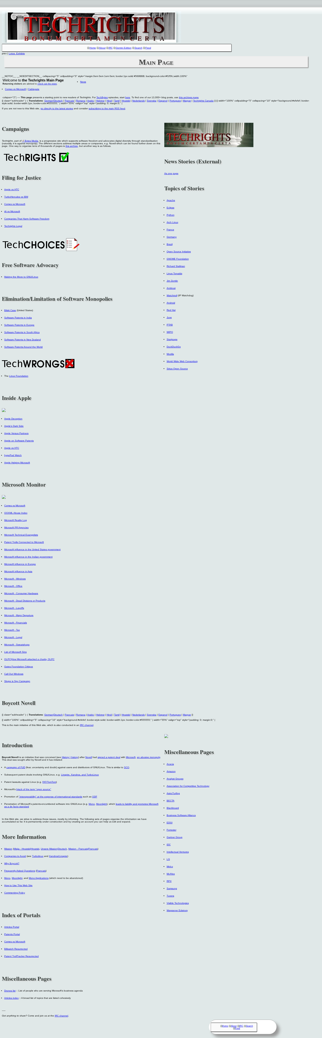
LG (168, 859)
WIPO (170, 332)
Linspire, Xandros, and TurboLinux (80, 774)
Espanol (162, 100)
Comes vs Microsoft (15, 89)
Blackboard (173, 808)
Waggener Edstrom (177, 910)
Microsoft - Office (13, 586)
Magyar (187, 100)
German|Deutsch (53, 100)
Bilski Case (10, 310)
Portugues (175, 100)
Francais (69, 100)
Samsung (172, 888)
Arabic (90, 100)
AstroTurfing (173, 793)
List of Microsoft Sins (15, 652)
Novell (88, 757)
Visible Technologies (178, 903)
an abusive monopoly (148, 757)
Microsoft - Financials (15, 622)
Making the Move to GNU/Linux (21, 276)
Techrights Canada (203, 100)
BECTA (170, 800)
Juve (169, 317)
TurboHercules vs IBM (16, 196)
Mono (92, 804)
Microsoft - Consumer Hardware (21, 593)
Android (171, 302)
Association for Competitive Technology (188, 786)
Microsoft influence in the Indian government (28, 556)
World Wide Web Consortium (182, 361)
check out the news (47, 84)
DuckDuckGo (174, 346)
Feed (148, 48)
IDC (169, 844)
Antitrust (171, 288)
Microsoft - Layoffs (14, 608)
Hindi (109, 100)
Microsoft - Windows (15, 578)
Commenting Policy (14, 892)
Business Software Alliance (181, 815)
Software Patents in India (18, 317)
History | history (70, 757)
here (127, 97)
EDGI (170, 822)
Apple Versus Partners (16, 433)
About (102, 48)
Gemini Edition (124, 48)
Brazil (170, 244)
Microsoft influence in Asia (18, 571)
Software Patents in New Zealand (22, 339)
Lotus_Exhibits (17, 53)
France (170, 229)
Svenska (151, 100)
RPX (169, 881)
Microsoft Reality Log (15, 520)
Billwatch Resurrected (16, 949)
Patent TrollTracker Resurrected (21, 956)
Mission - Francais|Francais (83, 848)
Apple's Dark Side (14, 426)
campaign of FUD (15, 767)
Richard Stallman (176, 266)
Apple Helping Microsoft (17, 462)
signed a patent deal (109, 757)
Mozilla (170, 354)
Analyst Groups (175, 778)
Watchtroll (172, 295)
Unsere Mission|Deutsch (54, 848)
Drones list (10, 990)
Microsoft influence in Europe (20, 564)
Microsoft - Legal (13, 637)
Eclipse (170, 207)
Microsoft (131, 757)
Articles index (11, 998)
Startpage (172, 339)
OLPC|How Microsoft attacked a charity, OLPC (29, 659)
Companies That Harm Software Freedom (26, 218)
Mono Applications (39, 878)
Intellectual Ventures (178, 852)
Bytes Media (31, 141)
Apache (171, 200)
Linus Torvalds (174, 273)
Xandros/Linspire (58, 856)
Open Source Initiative (179, 251)
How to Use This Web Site (18, 885)
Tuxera (170, 895)
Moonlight (101, 804)
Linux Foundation (18, 376)
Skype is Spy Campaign (17, 681)
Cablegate (33, 89)
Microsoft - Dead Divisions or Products (24, 600)
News (83, 81)
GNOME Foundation (178, 259)
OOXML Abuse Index (15, 513)
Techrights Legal (13, 226)
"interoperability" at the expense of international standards (50, 796)
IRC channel (86, 725)
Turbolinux (37, 856)
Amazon (171, 771)
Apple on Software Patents (19, 440)
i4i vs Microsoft (12, 211)
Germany (172, 237)
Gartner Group (174, 837)
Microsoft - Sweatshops (16, 644)
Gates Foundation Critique (18, 666)
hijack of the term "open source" (33, 789)
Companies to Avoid (15, 856)
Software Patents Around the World (23, 347)
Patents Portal (12, 934)
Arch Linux (172, 222)
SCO (126, 767)
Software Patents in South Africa (22, 332)
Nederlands (138, 100)
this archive (72, 146)
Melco (170, 866)
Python (170, 215)
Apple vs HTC (11, 189)
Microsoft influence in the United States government (32, 549)
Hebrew (100, 100)
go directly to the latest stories (57, 108)
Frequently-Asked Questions (19, 870)
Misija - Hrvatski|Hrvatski (26, 848)
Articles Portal (11, 927)
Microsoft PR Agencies (16, 527)
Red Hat (171, 310)
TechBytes (102, 97)
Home (93, 48)
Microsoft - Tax (12, 630)
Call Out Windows (13, 674)
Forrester (171, 830)
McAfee (171, 874)
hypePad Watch (13, 455)
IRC (111, 48)
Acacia (170, 764)
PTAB (170, 324)
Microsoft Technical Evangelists (21, 535)
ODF (94, 796)
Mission (8, 848)
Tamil (117, 100)
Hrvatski (126, 100)
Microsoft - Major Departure (18, 615)
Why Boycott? (11, 863)
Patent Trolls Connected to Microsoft (24, 542)
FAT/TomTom (49, 782)
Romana (80, 100)
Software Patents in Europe (19, 325)
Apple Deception (13, 418)
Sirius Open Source (177, 368)
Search (138, 48)
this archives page (189, 97)
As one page (171, 173)
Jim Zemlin (172, 281)
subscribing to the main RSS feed (107, 108)
